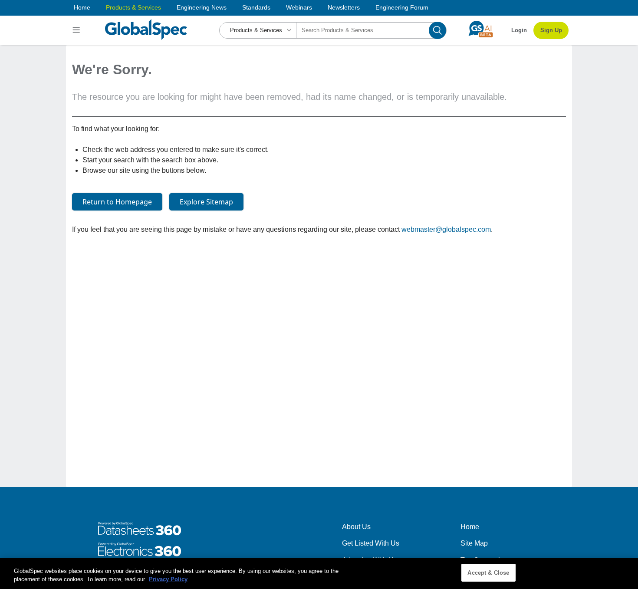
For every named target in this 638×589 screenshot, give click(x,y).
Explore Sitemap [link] (206, 202)
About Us (356, 526)
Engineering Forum (401, 7)
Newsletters (344, 7)
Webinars (299, 7)
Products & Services (133, 7)
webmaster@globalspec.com (446, 229)
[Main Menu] (77, 30)
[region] (319, 573)
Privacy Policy (168, 579)
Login (519, 30)
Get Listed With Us (370, 543)
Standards (256, 7)
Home (82, 7)
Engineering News (202, 7)
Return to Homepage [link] (117, 202)
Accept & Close (488, 572)
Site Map (474, 543)
